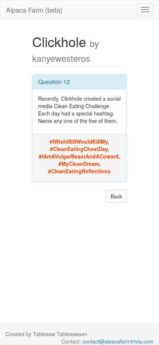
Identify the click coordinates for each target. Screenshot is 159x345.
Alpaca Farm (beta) (34, 9)
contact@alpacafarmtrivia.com (117, 341)
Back (116, 196)
